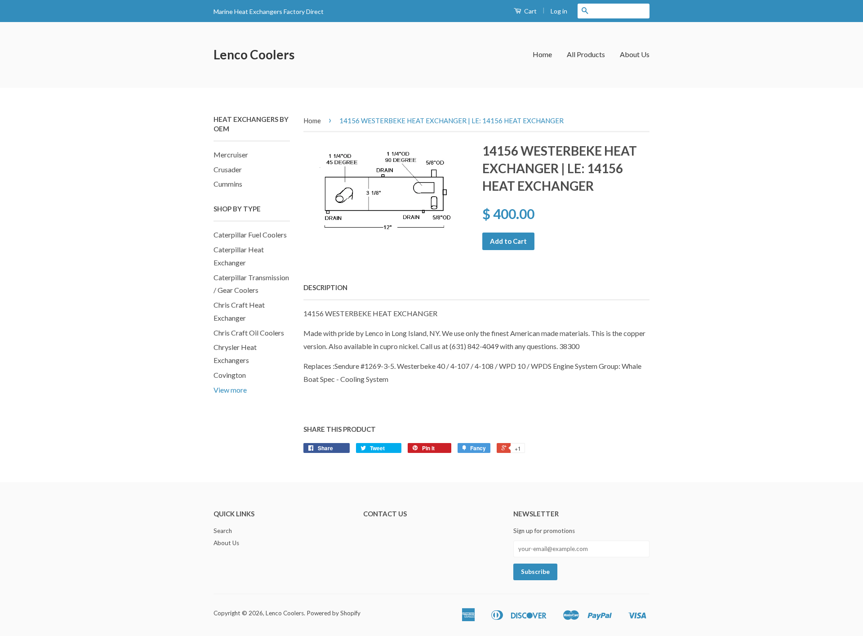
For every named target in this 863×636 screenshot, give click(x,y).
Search (223, 530)
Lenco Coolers (254, 54)
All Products (586, 54)
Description (325, 287)
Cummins (228, 183)
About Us (634, 54)
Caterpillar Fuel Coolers (250, 234)
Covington (230, 375)
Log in (559, 11)
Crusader (228, 169)
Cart (530, 11)
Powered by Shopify (333, 613)
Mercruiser (231, 154)
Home (542, 54)
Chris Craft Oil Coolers (249, 332)
